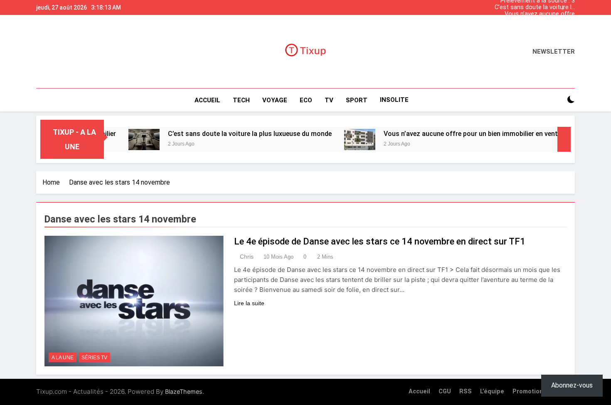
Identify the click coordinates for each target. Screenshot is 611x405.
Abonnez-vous (572, 385)
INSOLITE (394, 100)
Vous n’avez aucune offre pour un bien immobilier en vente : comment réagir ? (539, 14)
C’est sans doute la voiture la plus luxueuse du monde (535, 7)
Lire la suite (249, 303)
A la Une (63, 358)
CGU (445, 391)
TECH (241, 100)
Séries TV (94, 358)
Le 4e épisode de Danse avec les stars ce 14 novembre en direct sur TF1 (379, 241)
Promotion (527, 391)
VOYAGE (274, 100)
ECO (306, 100)
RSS (465, 391)
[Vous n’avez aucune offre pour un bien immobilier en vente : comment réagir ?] (346, 139)
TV (329, 100)
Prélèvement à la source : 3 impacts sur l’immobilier (537, 27)
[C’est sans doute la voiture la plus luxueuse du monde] (130, 139)
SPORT (356, 100)
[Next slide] (571, 5)
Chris (247, 256)
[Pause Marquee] (564, 139)
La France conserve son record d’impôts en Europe (538, 20)
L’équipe (492, 391)
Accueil (207, 100)
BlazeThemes (183, 391)
